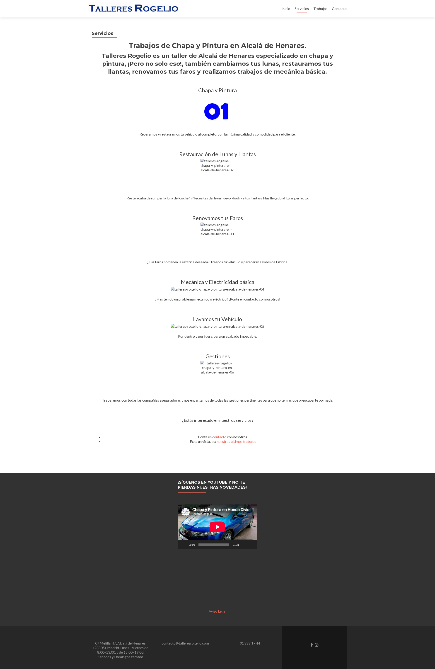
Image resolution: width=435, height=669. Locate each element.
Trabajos (320, 8)
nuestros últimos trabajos (236, 441)
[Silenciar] (244, 544)
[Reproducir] (183, 544)
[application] (217, 526)
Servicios (302, 8)
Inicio (286, 8)
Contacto (339, 8)
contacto (219, 437)
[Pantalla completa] (251, 544)
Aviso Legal (217, 611)
